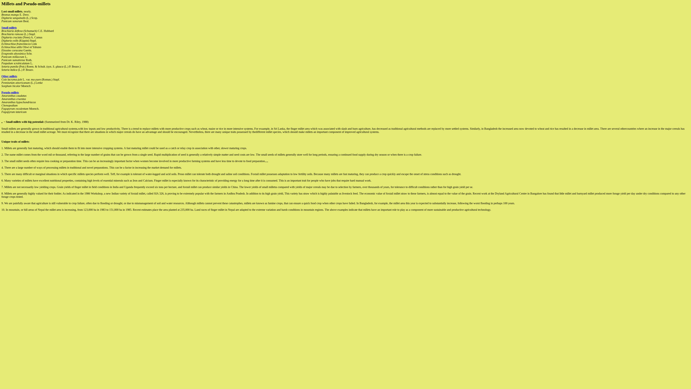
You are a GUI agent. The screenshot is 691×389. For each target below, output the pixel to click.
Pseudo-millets (10, 92)
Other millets (9, 76)
